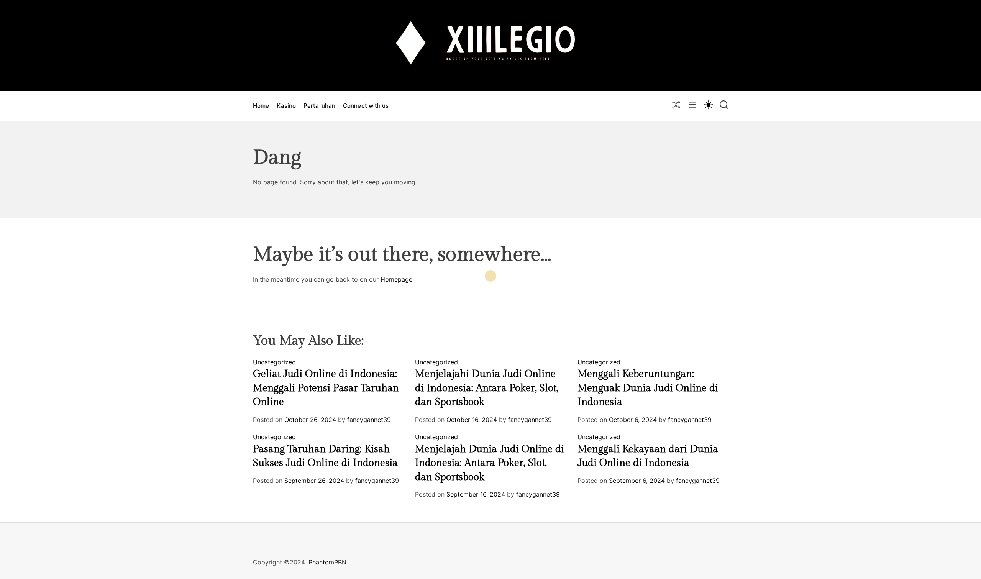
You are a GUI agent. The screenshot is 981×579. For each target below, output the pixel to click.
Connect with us (366, 105)
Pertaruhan (319, 105)
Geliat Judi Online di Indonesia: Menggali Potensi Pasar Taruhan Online (326, 388)
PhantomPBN (327, 562)
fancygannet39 (369, 419)
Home (261, 105)
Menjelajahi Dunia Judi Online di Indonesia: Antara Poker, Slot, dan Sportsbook (486, 388)
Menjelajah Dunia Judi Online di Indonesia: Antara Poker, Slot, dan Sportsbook (489, 463)
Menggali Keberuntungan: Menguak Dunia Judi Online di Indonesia (647, 388)
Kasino (286, 105)
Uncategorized (274, 362)
